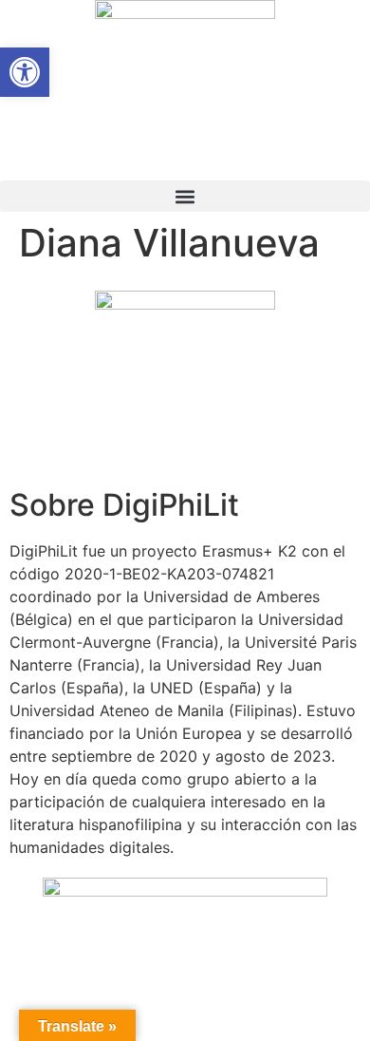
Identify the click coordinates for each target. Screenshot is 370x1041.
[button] (185, 196)
